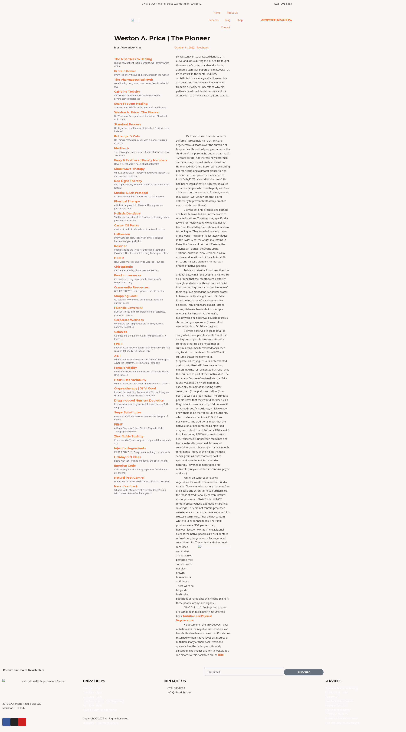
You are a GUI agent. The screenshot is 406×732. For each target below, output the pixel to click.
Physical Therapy (127, 201)
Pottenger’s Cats (127, 136)
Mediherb (121, 148)
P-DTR (119, 258)
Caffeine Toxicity (127, 91)
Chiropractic (123, 267)
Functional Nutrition (337, 692)
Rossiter (120, 246)
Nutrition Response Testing (341, 688)
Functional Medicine (337, 714)
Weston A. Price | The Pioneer (137, 112)
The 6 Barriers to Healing (133, 59)
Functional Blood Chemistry (341, 718)
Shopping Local (125, 296)
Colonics (120, 332)
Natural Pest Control (129, 478)
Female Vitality (125, 368)
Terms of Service (108, 723)
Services (214, 20)
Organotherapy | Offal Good (135, 388)
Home (216, 12)
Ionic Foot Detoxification (339, 701)
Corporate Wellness (129, 320)
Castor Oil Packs (126, 225)
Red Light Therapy (128, 181)
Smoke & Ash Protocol (131, 193)
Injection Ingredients (130, 448)
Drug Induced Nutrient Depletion (139, 400)
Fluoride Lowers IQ (128, 308)
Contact (225, 27)
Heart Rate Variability (130, 380)
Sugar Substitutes (127, 412)
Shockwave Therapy (129, 169)
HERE (221, 655)
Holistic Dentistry (127, 213)
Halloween (122, 234)
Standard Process (127, 124)
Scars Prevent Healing (131, 104)
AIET (117, 356)
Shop (240, 20)
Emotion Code (125, 465)
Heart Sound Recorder (338, 710)
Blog (227, 20)
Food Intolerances (127, 275)
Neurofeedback (126, 486)
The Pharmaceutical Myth (133, 80)
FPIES (118, 344)
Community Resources (131, 287)
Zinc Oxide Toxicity (129, 436)
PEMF (118, 424)
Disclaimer (89, 723)
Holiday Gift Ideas (127, 457)
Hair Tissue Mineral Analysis (342, 723)
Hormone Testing (335, 705)
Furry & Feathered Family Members (140, 160)
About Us (232, 12)
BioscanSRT (332, 697)
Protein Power (125, 71)
